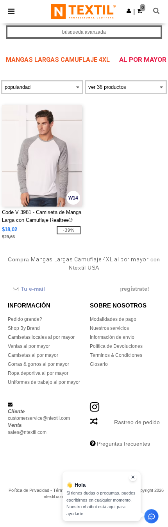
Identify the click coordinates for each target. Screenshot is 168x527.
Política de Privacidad (29, 490)
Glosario (99, 364)
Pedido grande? (25, 319)
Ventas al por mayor (29, 346)
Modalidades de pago (113, 319)
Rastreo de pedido (137, 422)
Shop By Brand (24, 328)
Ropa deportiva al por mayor (38, 373)
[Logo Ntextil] (83, 11)
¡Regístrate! (134, 289)
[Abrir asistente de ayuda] (151, 516)
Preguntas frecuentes (123, 444)
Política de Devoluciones (116, 346)
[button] (129, 11)
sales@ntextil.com (27, 432)
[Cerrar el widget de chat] (133, 477)
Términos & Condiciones (116, 355)
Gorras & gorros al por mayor (38, 364)
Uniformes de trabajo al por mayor (44, 382)
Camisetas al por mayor (33, 355)
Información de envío (112, 337)
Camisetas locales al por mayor (41, 337)
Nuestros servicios (109, 328)
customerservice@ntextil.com (39, 418)
